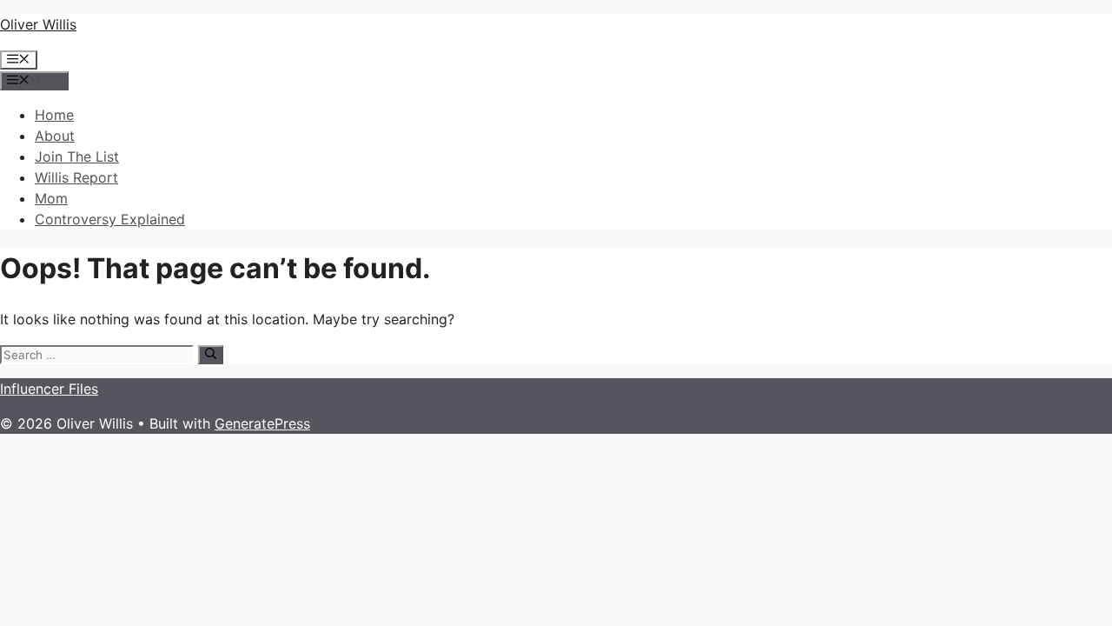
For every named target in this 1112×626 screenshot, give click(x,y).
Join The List (77, 156)
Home (54, 114)
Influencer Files (49, 388)
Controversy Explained (110, 219)
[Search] (210, 354)
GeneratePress (262, 423)
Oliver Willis (38, 24)
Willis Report (76, 177)
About (55, 135)
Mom (51, 198)
